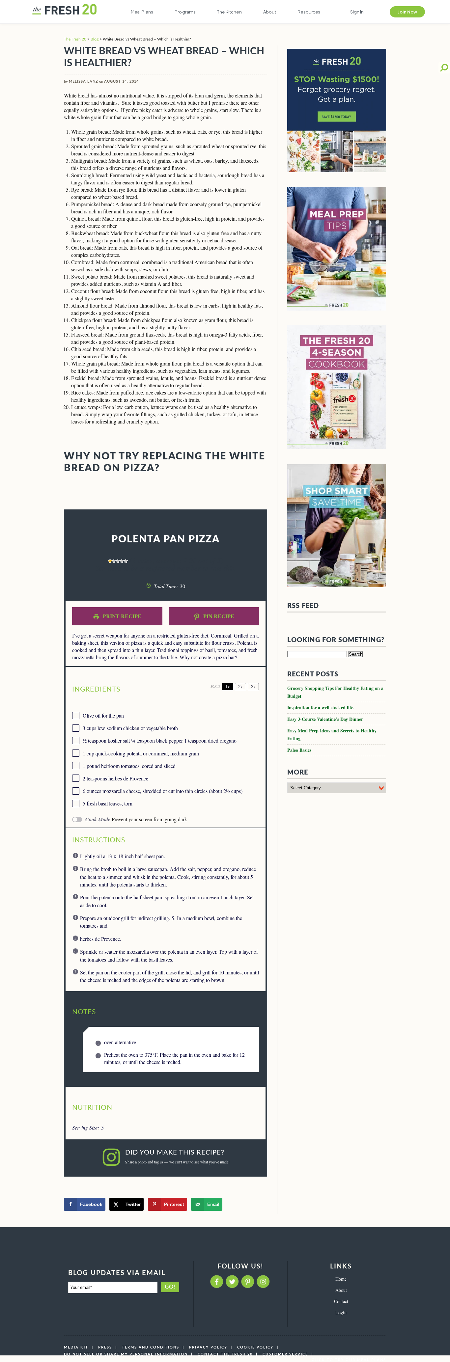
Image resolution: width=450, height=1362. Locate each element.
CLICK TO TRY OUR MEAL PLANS (349, 1360)
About (269, 11)
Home (341, 1279)
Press (105, 1347)
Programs (185, 11)
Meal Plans (142, 11)
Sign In (357, 11)
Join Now (407, 11)
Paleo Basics (299, 750)
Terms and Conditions (150, 1347)
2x (240, 686)
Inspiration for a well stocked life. (320, 707)
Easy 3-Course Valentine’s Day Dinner (325, 719)
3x (253, 686)
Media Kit (76, 1347)
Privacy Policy (208, 1347)
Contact (341, 1301)
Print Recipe (121, 616)
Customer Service (285, 1354)
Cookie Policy (255, 1347)
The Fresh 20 (75, 39)
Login (341, 1312)
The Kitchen (229, 11)
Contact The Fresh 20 (225, 1354)
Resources (308, 11)
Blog (94, 39)
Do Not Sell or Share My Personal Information (126, 1354)
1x (227, 686)
